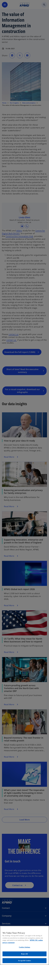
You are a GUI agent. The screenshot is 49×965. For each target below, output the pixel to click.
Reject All (24, 954)
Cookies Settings (24, 947)
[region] (24, 945)
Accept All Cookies (24, 960)
